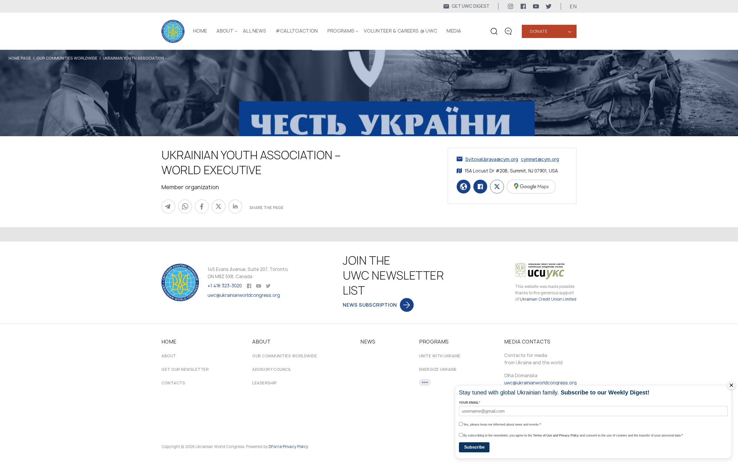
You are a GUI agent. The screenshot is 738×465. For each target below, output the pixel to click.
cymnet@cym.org (540, 159)
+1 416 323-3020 (225, 286)
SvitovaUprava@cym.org (491, 159)
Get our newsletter (185, 369)
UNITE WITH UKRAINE (440, 355)
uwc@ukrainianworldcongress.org (244, 295)
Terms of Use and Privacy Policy (556, 435)
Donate (538, 31)
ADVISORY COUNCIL (271, 369)
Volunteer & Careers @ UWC (400, 31)
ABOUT (225, 31)
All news (254, 31)
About (168, 355)
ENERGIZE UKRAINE (438, 369)
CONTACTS (173, 383)
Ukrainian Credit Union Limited (548, 299)
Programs (341, 31)
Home (200, 31)
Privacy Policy (295, 446)
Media (454, 31)
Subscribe (474, 447)
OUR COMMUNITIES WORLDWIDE (67, 58)
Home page (20, 58)
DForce (275, 446)
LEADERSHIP (264, 383)
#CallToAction (297, 31)
